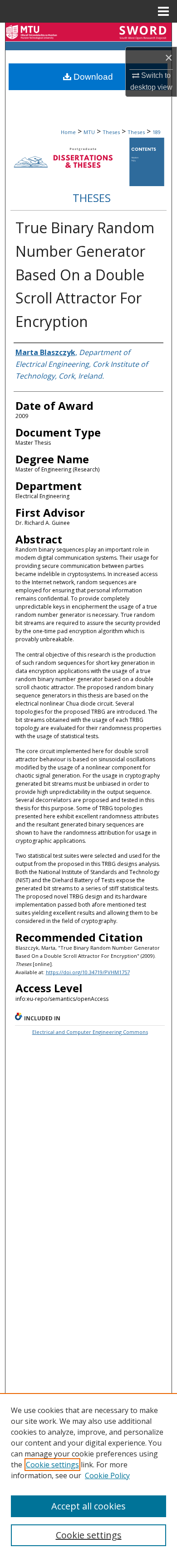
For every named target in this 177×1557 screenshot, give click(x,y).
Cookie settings (52, 1465)
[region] (88, 1475)
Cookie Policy (107, 1475)
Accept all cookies (88, 1506)
